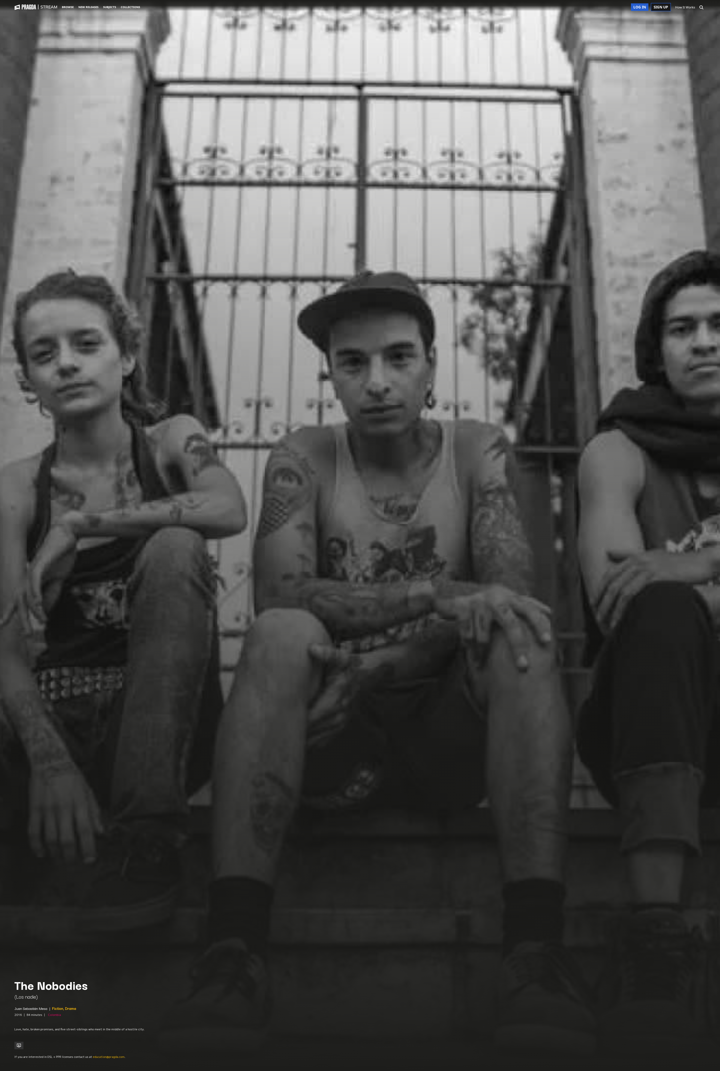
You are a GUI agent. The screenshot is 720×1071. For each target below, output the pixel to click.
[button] (701, 7)
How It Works (685, 7)
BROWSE (68, 7)
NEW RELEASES (88, 7)
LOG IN (639, 7)
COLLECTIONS (130, 7)
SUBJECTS (109, 7)
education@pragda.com (108, 1057)
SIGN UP (661, 7)
